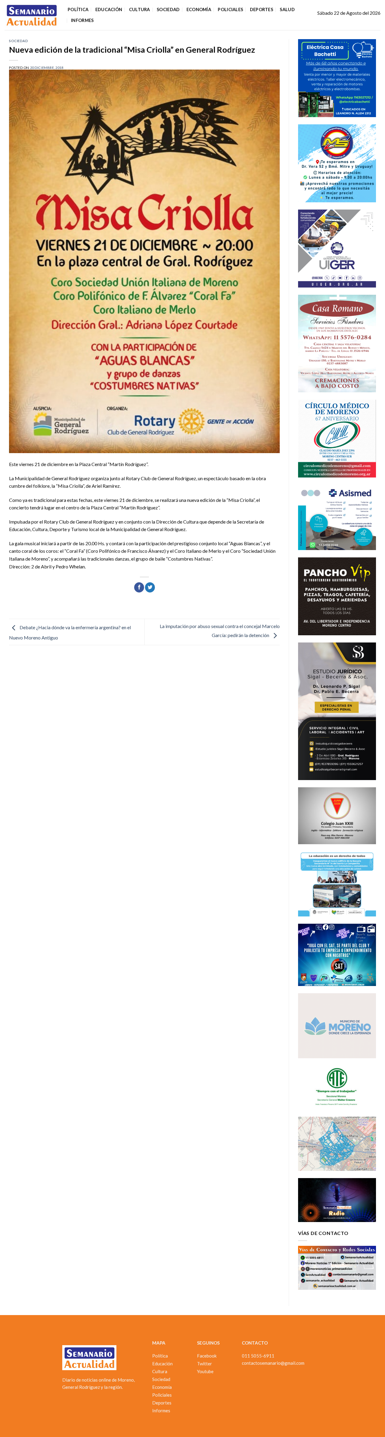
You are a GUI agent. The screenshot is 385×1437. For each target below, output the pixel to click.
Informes (82, 20)
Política (78, 9)
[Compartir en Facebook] (139, 587)
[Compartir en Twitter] (150, 587)
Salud (287, 9)
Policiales (230, 9)
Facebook (207, 1355)
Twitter (204, 1363)
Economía (198, 9)
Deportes (261, 9)
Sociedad (168, 9)
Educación (108, 9)
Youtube (205, 1371)
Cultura (139, 9)
